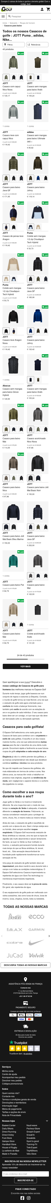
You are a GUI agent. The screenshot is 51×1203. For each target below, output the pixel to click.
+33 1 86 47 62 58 (25, 996)
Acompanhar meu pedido (14, 1077)
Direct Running (9, 1131)
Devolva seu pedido (25, 1037)
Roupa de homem (27, 23)
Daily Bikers (7, 1128)
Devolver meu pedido (12, 1080)
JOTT (5, 83)
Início (5, 23)
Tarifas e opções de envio (14, 1112)
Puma (30, 232)
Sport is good (33, 1141)
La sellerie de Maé (10, 1150)
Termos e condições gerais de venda (19, 1099)
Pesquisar (16, 16)
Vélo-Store (31, 1153)
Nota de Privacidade (11, 1115)
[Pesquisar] (9, 16)
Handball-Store (9, 1144)
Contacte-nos (26, 988)
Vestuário (13, 23)
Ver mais (25, 666)
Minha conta (7, 1070)
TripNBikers (32, 1150)
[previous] (2, 936)
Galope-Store (8, 1141)
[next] (49, 936)
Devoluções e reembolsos (14, 1102)
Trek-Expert (32, 1147)
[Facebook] (22, 1198)
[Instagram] (29, 1198)
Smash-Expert (33, 1131)
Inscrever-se (26, 1180)
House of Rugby (9, 1147)
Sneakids (31, 1137)
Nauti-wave (32, 1125)
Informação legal (10, 1105)
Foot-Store (7, 1137)
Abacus (6, 385)
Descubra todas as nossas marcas (25, 965)
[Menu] (3, 16)
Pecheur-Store (33, 1128)
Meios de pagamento (12, 1108)
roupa (27, 682)
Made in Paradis (9, 1153)
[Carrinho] (48, 9)
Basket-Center (8, 1125)
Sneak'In (31, 1134)
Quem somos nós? (10, 1093)
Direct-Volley (8, 1134)
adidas (30, 132)
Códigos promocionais (12, 1083)
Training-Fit (32, 1144)
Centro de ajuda (9, 1074)
